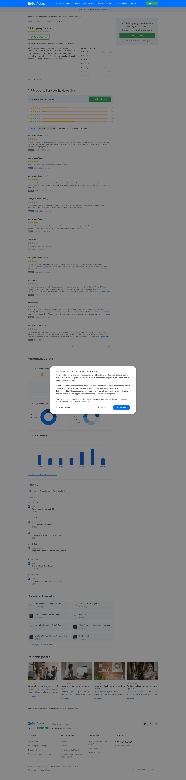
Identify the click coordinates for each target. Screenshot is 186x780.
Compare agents (63, 3)
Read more (85, 402)
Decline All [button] (102, 407)
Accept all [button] (121, 407)
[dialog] (93, 390)
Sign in (150, 3)
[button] (63, 407)
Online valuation (79, 3)
